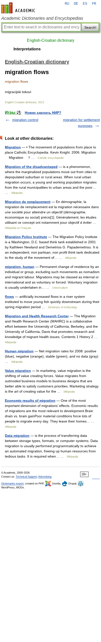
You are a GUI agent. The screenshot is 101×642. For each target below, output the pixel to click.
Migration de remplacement (27, 202)
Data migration (17, 436)
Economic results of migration (30, 400)
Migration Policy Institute (26, 237)
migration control (25, 120)
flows (9, 297)
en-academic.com (19, 7)
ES (85, 3)
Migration (13, 147)
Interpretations (27, 49)
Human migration (19, 351)
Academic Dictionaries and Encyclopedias (42, 18)
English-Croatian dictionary (50, 40)
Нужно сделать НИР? (43, 113)
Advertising (44, 476)
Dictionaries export (12, 483)
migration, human (19, 267)
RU (67, 3)
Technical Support (26, 476)
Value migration (18, 371)
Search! (90, 27)
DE (76, 3)
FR (94, 3)
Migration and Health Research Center (37, 316)
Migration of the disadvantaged (31, 167)
